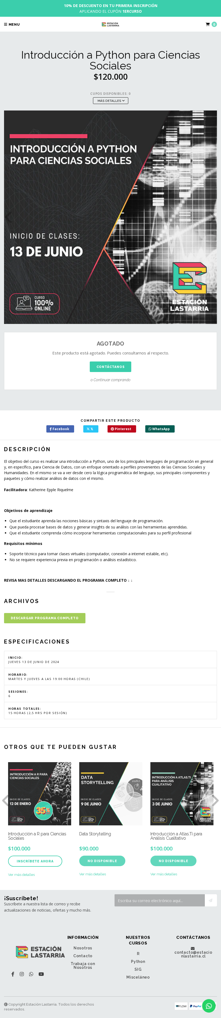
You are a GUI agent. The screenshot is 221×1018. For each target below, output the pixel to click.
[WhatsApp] (31, 974)
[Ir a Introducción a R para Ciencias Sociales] (39, 793)
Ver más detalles (21, 875)
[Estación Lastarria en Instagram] (22, 974)
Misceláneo (138, 977)
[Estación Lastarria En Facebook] (12, 974)
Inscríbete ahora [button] (35, 861)
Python (138, 961)
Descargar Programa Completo (45, 618)
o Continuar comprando (110, 380)
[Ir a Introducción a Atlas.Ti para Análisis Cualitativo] (181, 793)
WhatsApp (160, 429)
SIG (137, 969)
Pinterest (122, 429)
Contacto (82, 956)
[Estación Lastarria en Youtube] (41, 974)
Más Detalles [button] (110, 101)
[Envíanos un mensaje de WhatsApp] (209, 1006)
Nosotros (83, 948)
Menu (14, 24)
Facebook (60, 429)
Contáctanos (110, 367)
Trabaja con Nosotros (83, 965)
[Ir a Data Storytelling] (110, 793)
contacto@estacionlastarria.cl (193, 954)
